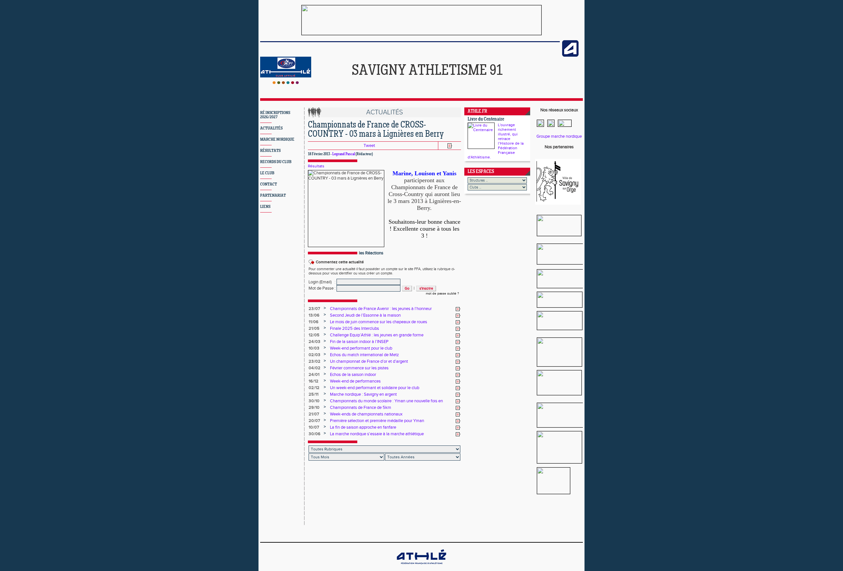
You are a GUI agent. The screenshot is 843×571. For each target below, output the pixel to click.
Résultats (316, 166)
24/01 (314, 374)
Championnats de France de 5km (360, 407)
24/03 (314, 341)
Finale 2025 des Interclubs (354, 328)
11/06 (313, 322)
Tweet (369, 145)
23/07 (314, 308)
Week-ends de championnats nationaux (366, 414)
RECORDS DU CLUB (275, 162)
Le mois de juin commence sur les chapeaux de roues (378, 322)
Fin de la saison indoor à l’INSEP (359, 341)
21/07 (314, 414)
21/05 (314, 328)
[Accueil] (285, 82)
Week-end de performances (355, 381)
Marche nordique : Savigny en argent (363, 394)
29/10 (314, 407)
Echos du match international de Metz (364, 354)
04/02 (314, 368)
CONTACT (268, 184)
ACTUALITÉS (271, 128)
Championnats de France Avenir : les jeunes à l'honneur (381, 308)
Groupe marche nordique (559, 136)
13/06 (314, 315)
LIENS (265, 207)
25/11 (313, 394)
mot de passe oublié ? (442, 294)
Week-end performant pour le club (361, 348)
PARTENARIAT (273, 195)
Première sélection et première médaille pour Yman (377, 420)
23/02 (314, 361)
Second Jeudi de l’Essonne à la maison (365, 315)
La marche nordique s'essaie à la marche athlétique (377, 434)
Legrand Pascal (343, 154)
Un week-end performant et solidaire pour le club (374, 387)
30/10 (314, 401)
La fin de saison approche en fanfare (363, 427)
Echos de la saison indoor (353, 374)
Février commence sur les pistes (359, 368)
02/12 (314, 387)
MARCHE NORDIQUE (277, 139)
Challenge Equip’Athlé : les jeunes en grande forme (376, 335)
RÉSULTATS (270, 151)
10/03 (314, 348)
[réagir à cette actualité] (458, 309)
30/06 (314, 434)
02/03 (314, 354)
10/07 (314, 427)
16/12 (313, 381)
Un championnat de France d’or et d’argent (369, 361)
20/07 (314, 420)
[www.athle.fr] (570, 55)
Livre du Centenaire (486, 119)
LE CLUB (267, 173)
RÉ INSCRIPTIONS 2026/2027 (275, 115)
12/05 (314, 335)
